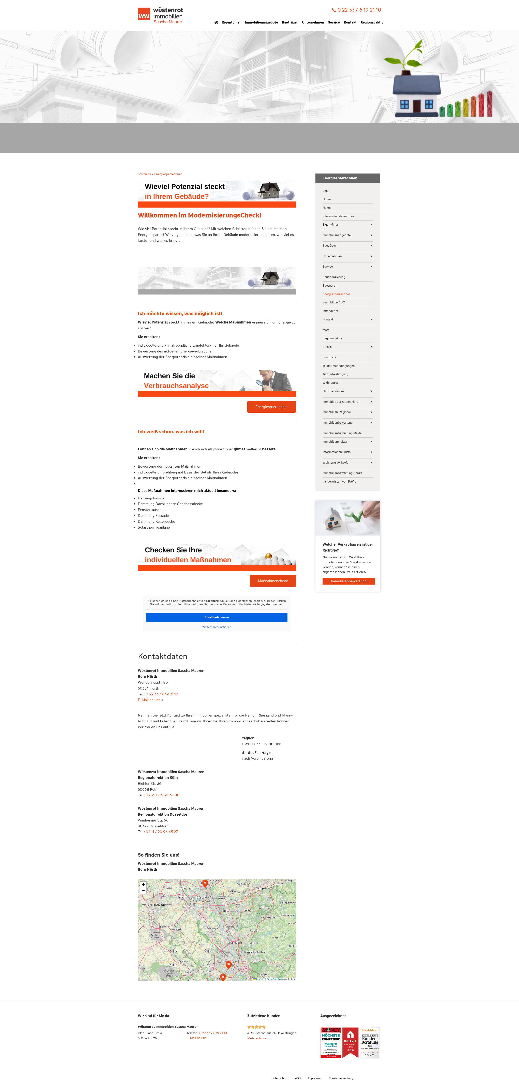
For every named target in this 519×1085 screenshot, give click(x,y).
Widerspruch (331, 383)
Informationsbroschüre (338, 216)
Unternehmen (313, 22)
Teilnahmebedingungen (339, 366)
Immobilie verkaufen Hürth (341, 402)
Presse (327, 347)
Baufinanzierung (334, 277)
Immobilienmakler (335, 441)
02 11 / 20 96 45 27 (162, 831)
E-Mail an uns (197, 1038)
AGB (298, 1078)
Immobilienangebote (261, 22)
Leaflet (259, 979)
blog (325, 191)
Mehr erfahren (257, 1038)
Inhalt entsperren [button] (217, 617)
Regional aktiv (372, 22)
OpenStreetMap (275, 979)
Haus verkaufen (333, 391)
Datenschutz (280, 1078)
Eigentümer (231, 22)
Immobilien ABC (334, 302)
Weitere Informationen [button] (216, 627)
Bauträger (290, 22)
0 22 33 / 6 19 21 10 (213, 1033)
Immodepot (330, 311)
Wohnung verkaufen (336, 462)
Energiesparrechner (336, 294)
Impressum (315, 1078)
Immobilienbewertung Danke (342, 473)
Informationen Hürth (337, 452)
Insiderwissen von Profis (339, 481)
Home (327, 199)
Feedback (329, 357)
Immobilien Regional (337, 412)
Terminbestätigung (335, 374)
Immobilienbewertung (338, 422)
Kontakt (350, 22)
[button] (205, 883)
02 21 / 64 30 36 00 (162, 795)
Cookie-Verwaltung (341, 1078)
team (326, 330)
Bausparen (330, 285)
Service (334, 22)
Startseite (144, 174)
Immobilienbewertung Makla (342, 433)
